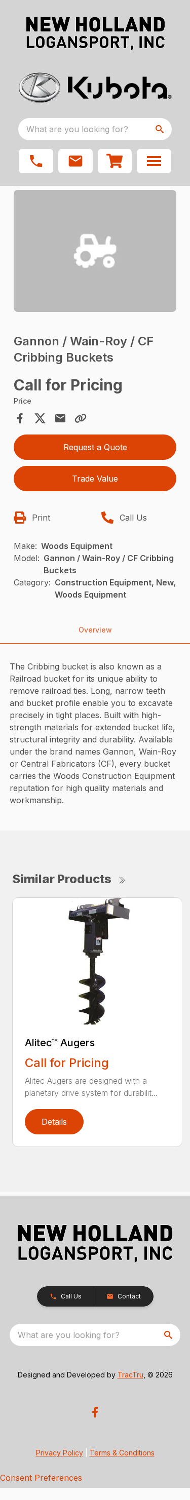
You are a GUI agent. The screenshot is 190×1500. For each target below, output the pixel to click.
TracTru (130, 1374)
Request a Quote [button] (95, 447)
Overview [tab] (95, 629)
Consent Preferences (41, 1478)
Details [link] (54, 1122)
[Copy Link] (80, 418)
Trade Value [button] (95, 478)
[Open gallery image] (95, 251)
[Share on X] (40, 418)
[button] (36, 161)
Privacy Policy (59, 1452)
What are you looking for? (77, 129)
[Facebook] (95, 1412)
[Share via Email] (60, 418)
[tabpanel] (95, 252)
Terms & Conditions (122, 1452)
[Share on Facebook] (20, 418)
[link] (115, 161)
